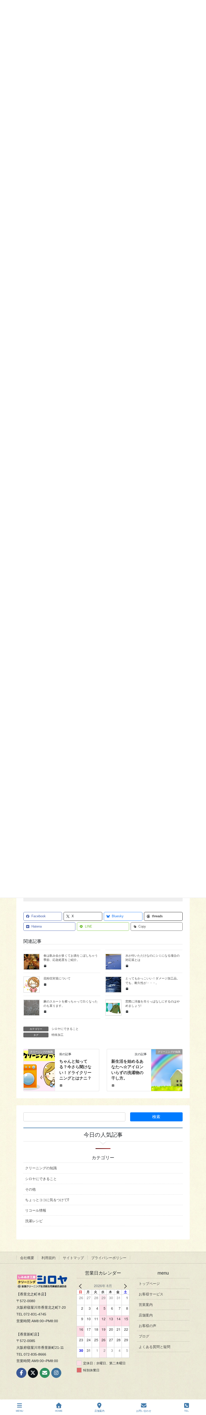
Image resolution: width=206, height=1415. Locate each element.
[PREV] (81, 1285)
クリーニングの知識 (41, 1168)
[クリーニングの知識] (39, 1068)
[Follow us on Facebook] (21, 1373)
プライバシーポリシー (108, 1258)
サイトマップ (73, 1258)
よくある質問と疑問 (154, 1347)
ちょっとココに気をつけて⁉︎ (47, 1200)
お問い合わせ (143, 1410)
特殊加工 (58, 1035)
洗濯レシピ (34, 1221)
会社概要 (27, 1258)
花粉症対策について (57, 978)
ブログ (144, 1336)
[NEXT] (124, 1285)
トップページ (149, 1284)
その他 (30, 1189)
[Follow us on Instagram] (56, 1373)
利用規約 (48, 1258)
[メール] (45, 1373)
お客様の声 (147, 1326)
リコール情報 (35, 1210)
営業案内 (146, 1305)
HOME (59, 1410)
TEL (186, 1410)
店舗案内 (146, 1315)
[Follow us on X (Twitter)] (33, 1373)
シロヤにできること (65, 1029)
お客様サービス (151, 1294)
